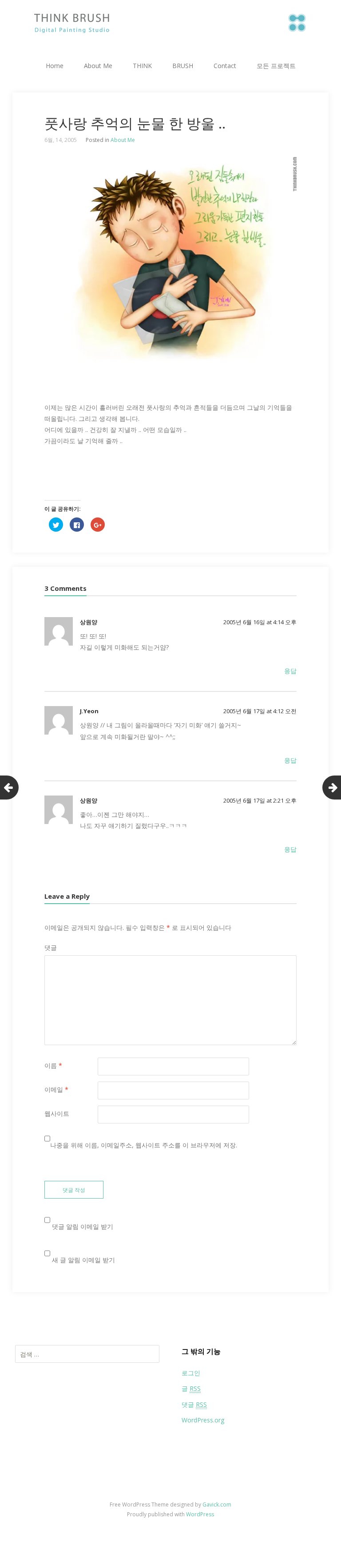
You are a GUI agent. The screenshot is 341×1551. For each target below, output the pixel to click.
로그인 (191, 1373)
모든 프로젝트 (276, 65)
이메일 (56, 1089)
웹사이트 (56, 1113)
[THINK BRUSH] (170, 20)
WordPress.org (203, 1420)
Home (54, 65)
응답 (290, 670)
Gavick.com (216, 1504)
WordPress (200, 1514)
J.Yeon (89, 711)
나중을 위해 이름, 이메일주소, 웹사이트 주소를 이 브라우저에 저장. (143, 1145)
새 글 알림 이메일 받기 (83, 1260)
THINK (142, 65)
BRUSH (182, 65)
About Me (98, 65)
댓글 (50, 947)
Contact (225, 65)
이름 (53, 1065)
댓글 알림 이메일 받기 (82, 1226)
